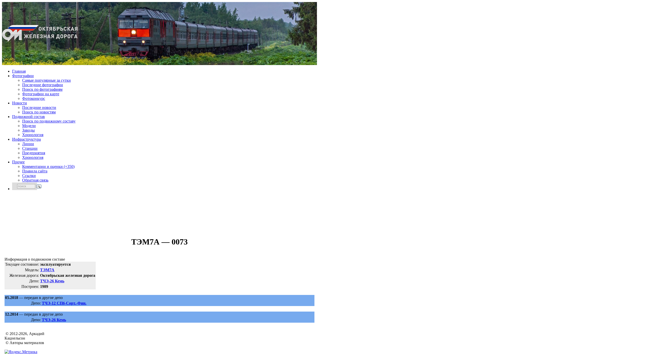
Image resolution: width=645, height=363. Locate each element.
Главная (19, 71)
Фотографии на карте (40, 94)
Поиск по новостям (39, 112)
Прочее (18, 162)
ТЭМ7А (47, 270)
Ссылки (29, 175)
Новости (19, 103)
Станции (30, 148)
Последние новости (39, 107)
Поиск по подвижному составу (49, 121)
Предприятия (33, 153)
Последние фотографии (42, 85)
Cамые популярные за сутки (46, 80)
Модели (29, 126)
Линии (28, 144)
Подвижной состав (28, 116)
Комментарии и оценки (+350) (48, 166)
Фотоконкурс (33, 98)
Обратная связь (35, 180)
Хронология (32, 135)
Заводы (28, 130)
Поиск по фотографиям (42, 89)
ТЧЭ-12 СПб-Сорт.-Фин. (64, 303)
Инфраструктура (26, 139)
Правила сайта (34, 171)
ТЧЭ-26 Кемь (52, 281)
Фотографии (23, 76)
